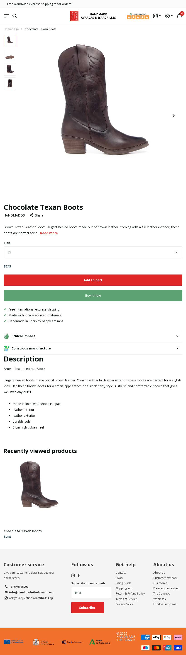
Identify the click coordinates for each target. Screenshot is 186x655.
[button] (174, 116)
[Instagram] (73, 575)
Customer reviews (164, 578)
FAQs (119, 578)
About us (163, 564)
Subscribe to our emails (88, 583)
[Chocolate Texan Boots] (38, 491)
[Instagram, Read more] (157, 16)
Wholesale (160, 599)
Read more (49, 233)
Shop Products (6, 16)
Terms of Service (126, 599)
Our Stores (160, 583)
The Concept (161, 593)
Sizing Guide (123, 583)
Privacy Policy (124, 604)
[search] (14, 16)
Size (7, 243)
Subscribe (87, 607)
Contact (121, 573)
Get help (126, 564)
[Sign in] (169, 16)
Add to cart (93, 280)
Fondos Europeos (164, 604)
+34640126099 (18, 587)
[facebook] (79, 575)
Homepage (11, 29)
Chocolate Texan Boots (23, 531)
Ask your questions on (31, 598)
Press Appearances (165, 588)
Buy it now (93, 295)
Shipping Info (124, 588)
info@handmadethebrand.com (31, 592)
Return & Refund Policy (130, 593)
